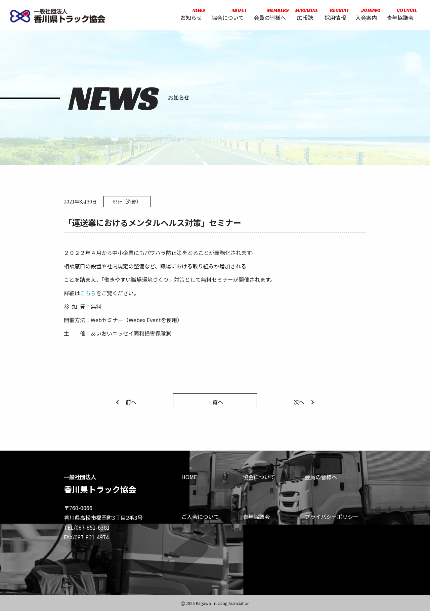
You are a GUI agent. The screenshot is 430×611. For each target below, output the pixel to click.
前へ (131, 402)
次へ (299, 402)
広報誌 (304, 14)
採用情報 (335, 14)
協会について (228, 14)
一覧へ (215, 402)
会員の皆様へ (270, 14)
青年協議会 (400, 14)
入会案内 (366, 14)
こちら (88, 293)
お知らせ (191, 14)
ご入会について (200, 516)
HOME (189, 477)
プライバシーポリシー (331, 516)
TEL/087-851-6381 (87, 527)
